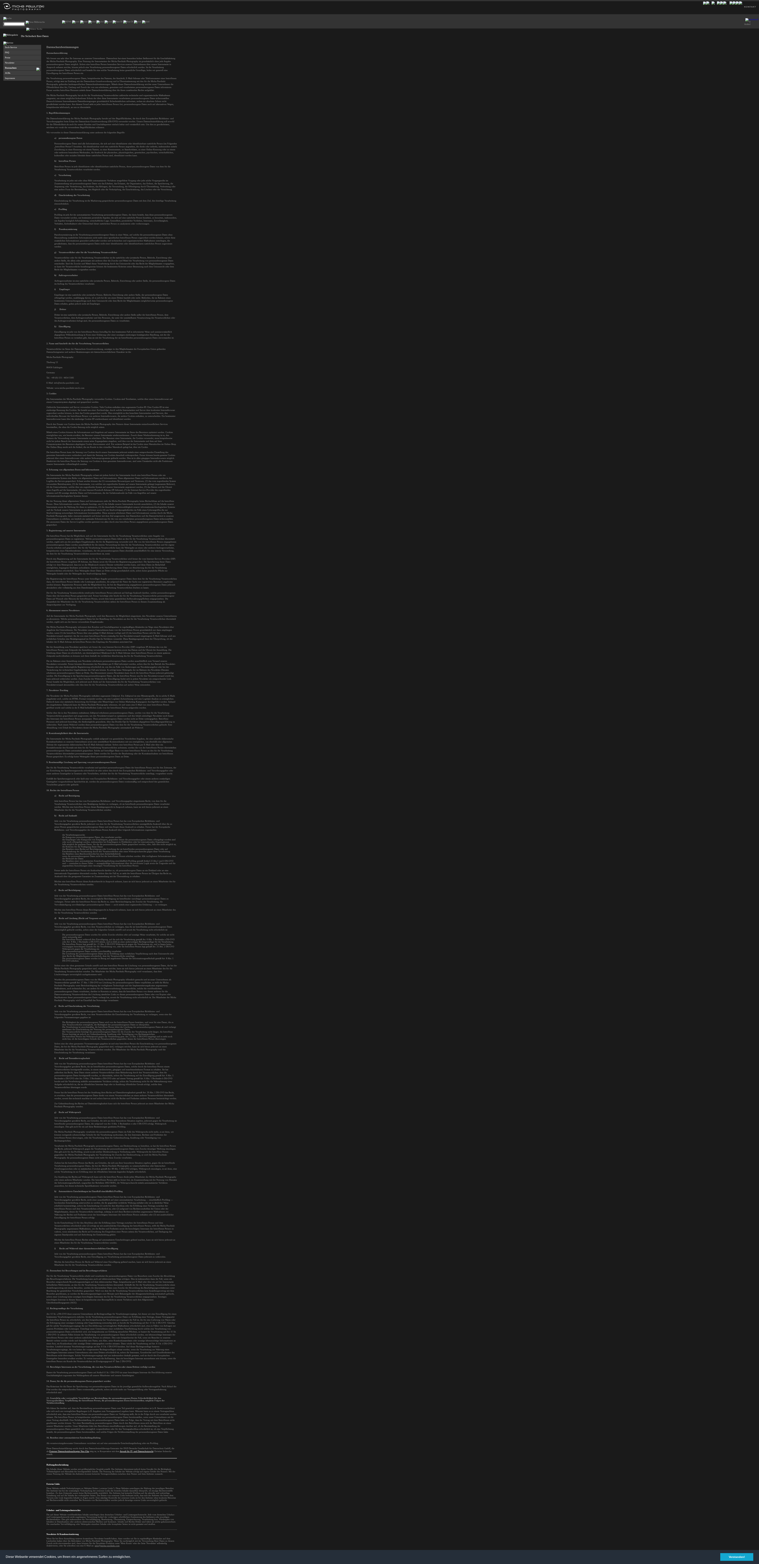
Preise (7, 57)
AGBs (7, 73)
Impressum (10, 78)
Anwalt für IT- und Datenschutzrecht (136, 1451)
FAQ (7, 52)
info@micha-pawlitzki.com (107, 1545)
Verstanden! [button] (737, 1556)
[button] (132, 1557)
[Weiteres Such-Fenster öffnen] (34, 29)
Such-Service (11, 47)
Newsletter (9, 62)
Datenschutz (11, 68)
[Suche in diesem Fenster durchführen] (35, 22)
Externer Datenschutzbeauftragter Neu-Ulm (69, 1451)
